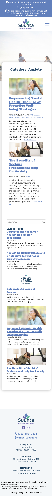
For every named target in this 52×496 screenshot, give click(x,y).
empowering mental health (32, 115)
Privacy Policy (6, 488)
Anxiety (32, 114)
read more (30, 139)
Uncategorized (13, 115)
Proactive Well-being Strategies (33, 117)
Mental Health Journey (16, 117)
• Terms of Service (34, 492)
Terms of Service (24, 488)
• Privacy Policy (16, 492)
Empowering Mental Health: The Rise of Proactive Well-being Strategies (25, 103)
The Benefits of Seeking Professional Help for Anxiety (23, 165)
